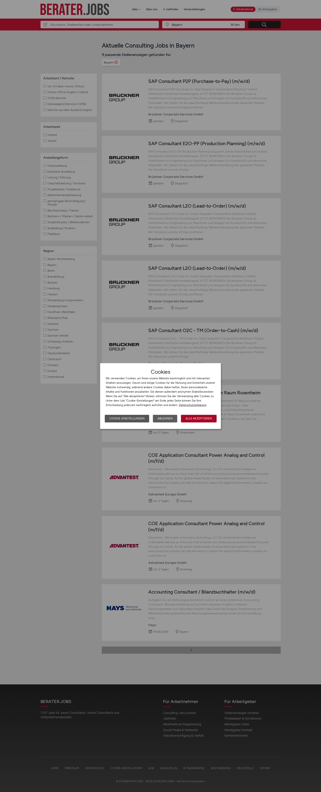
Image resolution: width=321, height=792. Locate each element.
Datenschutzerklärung (192, 405)
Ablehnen (165, 418)
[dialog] (160, 396)
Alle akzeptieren (199, 418)
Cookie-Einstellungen (127, 418)
